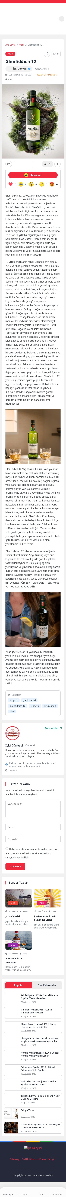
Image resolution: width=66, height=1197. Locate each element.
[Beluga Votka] (11, 1113)
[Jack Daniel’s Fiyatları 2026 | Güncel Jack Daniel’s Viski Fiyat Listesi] (11, 1127)
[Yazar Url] (8, 69)
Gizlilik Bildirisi (29, 1159)
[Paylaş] (8, 164)
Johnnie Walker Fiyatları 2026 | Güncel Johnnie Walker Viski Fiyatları (40, 1054)
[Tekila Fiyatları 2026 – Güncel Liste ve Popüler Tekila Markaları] (11, 998)
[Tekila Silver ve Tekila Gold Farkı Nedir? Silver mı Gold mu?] (11, 1099)
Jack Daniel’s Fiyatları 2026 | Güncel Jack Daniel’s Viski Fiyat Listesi (41, 1126)
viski (12, 711)
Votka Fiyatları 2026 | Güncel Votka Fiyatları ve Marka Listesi (38, 1083)
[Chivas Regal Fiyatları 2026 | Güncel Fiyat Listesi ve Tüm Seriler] (11, 1027)
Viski (21, 44)
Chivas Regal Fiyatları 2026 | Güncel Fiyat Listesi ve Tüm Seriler (38, 1026)
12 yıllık (14, 700)
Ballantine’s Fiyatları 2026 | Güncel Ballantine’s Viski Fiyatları (38, 1069)
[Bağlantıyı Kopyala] (47, 54)
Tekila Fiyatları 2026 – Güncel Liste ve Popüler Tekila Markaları (39, 997)
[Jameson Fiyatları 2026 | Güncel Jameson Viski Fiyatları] (11, 1013)
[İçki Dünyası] (12, 19)
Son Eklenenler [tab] (47, 985)
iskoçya (35, 705)
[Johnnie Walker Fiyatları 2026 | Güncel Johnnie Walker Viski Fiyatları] (11, 1056)
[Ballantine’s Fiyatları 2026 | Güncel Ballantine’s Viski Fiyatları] (11, 1070)
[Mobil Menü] (53, 18)
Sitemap (15, 1159)
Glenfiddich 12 (18, 705)
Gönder (15, 866)
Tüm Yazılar (51, 728)
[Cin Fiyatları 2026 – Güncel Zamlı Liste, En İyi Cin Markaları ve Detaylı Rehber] (11, 1041)
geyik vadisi (29, 700)
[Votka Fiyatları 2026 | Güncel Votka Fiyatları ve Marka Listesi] (11, 1084)
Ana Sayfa (10, 44)
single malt (50, 705)
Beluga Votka (27, 1110)
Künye (43, 1159)
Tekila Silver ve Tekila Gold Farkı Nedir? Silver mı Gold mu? (41, 1097)
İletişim (52, 1159)
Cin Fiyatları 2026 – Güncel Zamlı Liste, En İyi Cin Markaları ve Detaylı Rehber (40, 1040)
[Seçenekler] (57, 164)
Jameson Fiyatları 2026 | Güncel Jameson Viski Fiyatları (36, 1011)
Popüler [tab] (19, 985)
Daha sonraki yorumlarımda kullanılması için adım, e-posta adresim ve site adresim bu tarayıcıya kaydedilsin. (31, 853)
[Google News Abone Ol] (24, 164)
